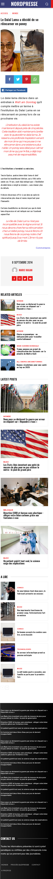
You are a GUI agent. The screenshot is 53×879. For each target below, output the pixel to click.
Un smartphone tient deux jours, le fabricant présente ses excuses (31, 592)
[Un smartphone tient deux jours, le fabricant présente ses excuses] (8, 591)
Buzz (19, 315)
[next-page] (7, 687)
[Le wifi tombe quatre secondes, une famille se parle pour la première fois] (8, 673)
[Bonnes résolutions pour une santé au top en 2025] (8, 364)
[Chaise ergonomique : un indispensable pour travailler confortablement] (8, 335)
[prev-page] (2, 687)
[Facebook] (9, 79)
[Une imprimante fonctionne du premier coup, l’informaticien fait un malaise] (8, 611)
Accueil (4, 13)
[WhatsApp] (35, 79)
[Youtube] (30, 278)
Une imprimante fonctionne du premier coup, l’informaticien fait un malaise (31, 613)
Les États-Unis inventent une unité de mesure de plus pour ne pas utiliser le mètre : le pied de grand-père (32, 321)
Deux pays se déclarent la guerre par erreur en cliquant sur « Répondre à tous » (31, 306)
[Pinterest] (26, 79)
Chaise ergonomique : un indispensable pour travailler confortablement (29, 336)
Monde (15, 13)
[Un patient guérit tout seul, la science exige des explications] (24, 540)
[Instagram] (19, 278)
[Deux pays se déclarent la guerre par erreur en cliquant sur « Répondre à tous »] (8, 305)
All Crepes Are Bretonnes (29, 362)
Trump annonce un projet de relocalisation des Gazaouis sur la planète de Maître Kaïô (31, 351)
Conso (20, 587)
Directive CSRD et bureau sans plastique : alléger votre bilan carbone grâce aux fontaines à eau (23, 515)
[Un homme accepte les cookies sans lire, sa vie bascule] (8, 632)
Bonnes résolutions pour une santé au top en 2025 (31, 366)
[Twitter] (18, 79)
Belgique (8, 510)
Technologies (24, 649)
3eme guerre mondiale (28, 346)
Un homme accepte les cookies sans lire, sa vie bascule (31, 633)
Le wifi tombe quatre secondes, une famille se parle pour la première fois (31, 674)
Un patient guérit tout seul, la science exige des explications (21, 562)
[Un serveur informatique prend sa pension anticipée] (8, 652)
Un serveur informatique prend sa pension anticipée (31, 653)
